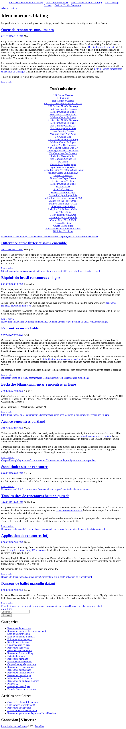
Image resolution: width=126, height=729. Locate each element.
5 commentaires (61, 271)
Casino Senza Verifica (63, 181)
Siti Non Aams (63, 186)
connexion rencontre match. (69, 510)
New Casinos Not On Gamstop (86, 2)
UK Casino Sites (63, 136)
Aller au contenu (9, 8)
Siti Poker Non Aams (63, 231)
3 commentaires (63, 460)
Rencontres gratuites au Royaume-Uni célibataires (31, 713)
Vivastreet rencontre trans (19, 650)
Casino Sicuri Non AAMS (63, 220)
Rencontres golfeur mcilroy (20, 672)
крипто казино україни (63, 167)
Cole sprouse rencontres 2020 (21, 705)
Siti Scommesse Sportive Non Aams (63, 228)
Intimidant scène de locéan (14, 378)
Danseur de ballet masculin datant (28, 583)
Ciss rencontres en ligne (18, 645)
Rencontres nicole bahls (20, 328)
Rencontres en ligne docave (20, 667)
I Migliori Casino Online (63, 156)
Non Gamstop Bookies (57, 2)
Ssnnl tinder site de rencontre (24, 467)
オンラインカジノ (63, 189)
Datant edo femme (16, 656)
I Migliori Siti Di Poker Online (63, 209)
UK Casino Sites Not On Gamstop (26, 2)
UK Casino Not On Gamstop (63, 153)
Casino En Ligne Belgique (63, 164)
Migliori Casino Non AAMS (63, 203)
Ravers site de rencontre (12, 577)
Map (37, 726)
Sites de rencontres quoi (12, 415)
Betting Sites (63, 98)
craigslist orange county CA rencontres (27, 550)
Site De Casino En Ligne (63, 192)
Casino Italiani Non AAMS (63, 214)
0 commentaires (62, 236)
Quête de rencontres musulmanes (27, 30)
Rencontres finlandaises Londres (17, 321)
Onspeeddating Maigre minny (15, 460)
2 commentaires (70, 321)
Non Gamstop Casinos (63, 100)
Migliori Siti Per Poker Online (63, 201)
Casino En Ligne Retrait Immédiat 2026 (63, 198)
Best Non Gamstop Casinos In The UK (63, 103)
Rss (42, 726)
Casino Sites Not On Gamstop (63, 120)
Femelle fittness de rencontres (15, 606)
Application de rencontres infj (25, 536)
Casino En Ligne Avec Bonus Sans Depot (63, 170)
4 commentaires (66, 606)
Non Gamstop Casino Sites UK (63, 147)
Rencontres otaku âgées (18, 686)
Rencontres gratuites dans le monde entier (27, 631)
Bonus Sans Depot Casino (63, 178)
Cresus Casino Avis (63, 175)
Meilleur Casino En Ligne (63, 111)
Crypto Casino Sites (63, 225)
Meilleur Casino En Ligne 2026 (63, 172)
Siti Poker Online (63, 212)
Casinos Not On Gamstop (63, 145)
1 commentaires (66, 415)
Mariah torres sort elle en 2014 (22, 710)
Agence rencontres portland (23, 421)
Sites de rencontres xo (11, 271)
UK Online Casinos (63, 95)
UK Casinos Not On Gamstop (63, 106)
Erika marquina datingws (19, 639)
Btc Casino (63, 161)
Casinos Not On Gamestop (68, 5)
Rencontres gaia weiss (18, 647)
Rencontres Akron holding (14, 236)
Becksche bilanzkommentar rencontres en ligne (38, 384)
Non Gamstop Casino (63, 131)
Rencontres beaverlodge (19, 675)
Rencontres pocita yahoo (19, 707)
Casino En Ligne (63, 223)
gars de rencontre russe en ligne (96, 436)
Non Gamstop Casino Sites (63, 128)
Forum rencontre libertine (19, 661)
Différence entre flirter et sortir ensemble (34, 243)
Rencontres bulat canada (13, 529)
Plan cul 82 (12, 683)
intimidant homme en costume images (61, 359)
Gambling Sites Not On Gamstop (63, 150)
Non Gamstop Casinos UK (63, 125)
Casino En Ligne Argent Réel (63, 195)
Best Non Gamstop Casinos (63, 109)
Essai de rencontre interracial (21, 636)
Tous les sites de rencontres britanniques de (35, 496)
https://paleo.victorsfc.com (14, 726)
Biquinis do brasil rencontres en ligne (30, 278)
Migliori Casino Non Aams (63, 134)
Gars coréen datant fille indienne (23, 702)
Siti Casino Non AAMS (63, 206)
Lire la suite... (7, 82)
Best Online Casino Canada (63, 114)
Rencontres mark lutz (11, 489)
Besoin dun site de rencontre (102, 47)
